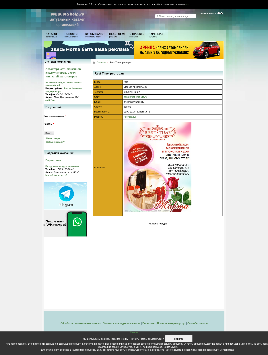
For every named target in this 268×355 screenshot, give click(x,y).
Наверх (134, 332)
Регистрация (53, 138)
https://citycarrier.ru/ (56, 175)
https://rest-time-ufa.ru (135, 97)
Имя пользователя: (55, 116)
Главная (101, 62)
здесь (188, 4)
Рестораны (130, 117)
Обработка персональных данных (81, 323)
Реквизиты (148, 323)
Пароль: (49, 124)
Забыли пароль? (55, 142)
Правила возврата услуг (171, 323)
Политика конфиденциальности (121, 323)
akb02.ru (50, 100)
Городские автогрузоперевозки (62, 166)
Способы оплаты (197, 323)
